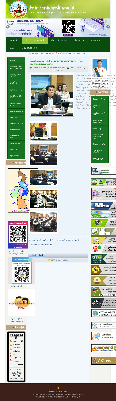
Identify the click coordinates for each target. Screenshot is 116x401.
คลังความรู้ (97, 129)
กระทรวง (95, 40)
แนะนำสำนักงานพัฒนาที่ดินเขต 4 (16, 67)
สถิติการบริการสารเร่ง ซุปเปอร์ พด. (98, 136)
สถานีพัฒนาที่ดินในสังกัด (16, 97)
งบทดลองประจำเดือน (16, 137)
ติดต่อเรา (79, 40)
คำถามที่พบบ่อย (59, 40)
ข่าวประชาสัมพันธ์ (34, 40)
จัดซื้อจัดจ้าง (14, 124)
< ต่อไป (33, 255)
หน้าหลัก (13, 40)
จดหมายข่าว (14, 118)
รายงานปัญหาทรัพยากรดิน (98, 122)
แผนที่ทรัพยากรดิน (98, 106)
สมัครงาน (13, 150)
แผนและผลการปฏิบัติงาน (15, 104)
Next (108, 27)
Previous (8, 27)
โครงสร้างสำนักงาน (13, 83)
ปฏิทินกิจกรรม (15, 156)
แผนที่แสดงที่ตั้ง (15, 144)
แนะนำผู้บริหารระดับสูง (15, 75)
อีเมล (12, 47)
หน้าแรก (13, 61)
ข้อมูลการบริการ (99, 99)
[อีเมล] (54, 70)
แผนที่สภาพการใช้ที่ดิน (99, 114)
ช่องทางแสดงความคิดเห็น (98, 159)
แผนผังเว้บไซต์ (29, 47)
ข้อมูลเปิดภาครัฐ (99, 144)
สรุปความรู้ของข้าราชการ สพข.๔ (16, 320)
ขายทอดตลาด (15, 130)
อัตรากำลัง (13, 90)
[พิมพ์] (83, 68)
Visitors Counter (16, 379)
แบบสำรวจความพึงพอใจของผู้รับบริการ (16, 252)
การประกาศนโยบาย (97, 151)
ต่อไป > (41, 255)
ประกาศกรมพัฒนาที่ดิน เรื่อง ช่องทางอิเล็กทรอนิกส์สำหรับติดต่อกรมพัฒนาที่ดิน (46, 53)
